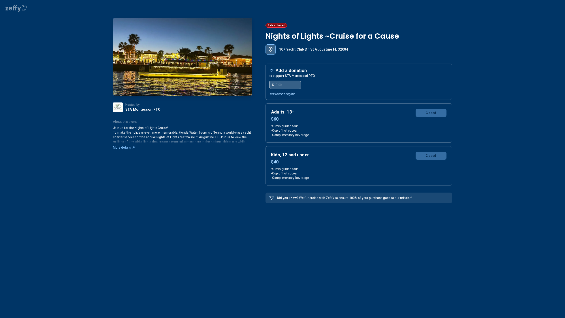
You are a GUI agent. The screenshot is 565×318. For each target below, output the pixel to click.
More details (122, 147)
